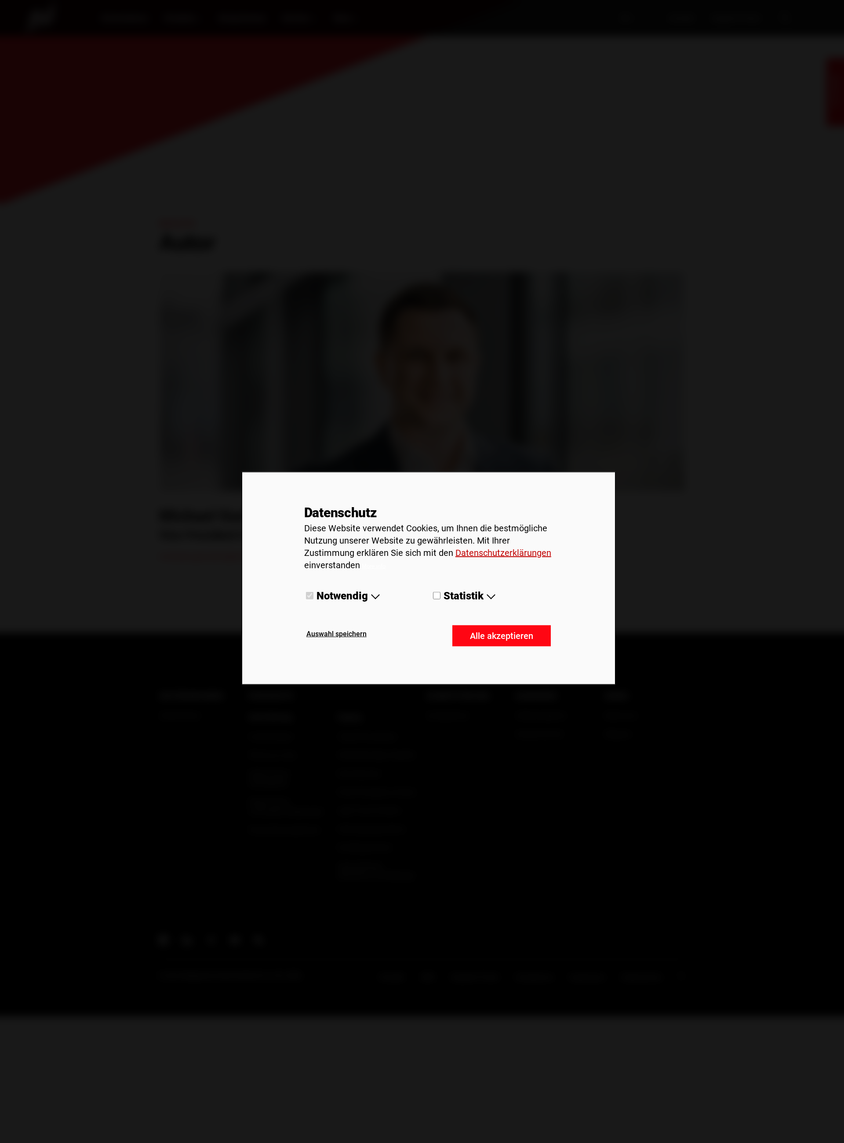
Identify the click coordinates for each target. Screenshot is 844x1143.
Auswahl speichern (336, 634)
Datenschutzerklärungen (503, 552)
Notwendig (342, 595)
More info (374, 565)
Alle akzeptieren (501, 636)
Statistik (464, 595)
